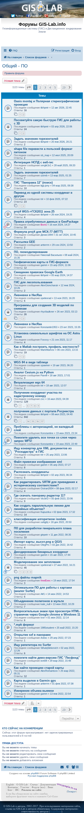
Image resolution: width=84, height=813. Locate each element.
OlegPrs (45, 544)
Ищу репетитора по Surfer (32, 645)
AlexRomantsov (49, 670)
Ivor (43, 617)
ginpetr (44, 534)
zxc (43, 399)
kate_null (45, 604)
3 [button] (45, 87)
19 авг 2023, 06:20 (63, 365)
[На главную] (42, 6)
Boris (44, 224)
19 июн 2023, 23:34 (66, 433)
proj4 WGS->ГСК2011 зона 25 (34, 211)
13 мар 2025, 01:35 (60, 175)
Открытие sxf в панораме (32, 634)
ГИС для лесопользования (33, 282)
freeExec (46, 580)
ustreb (44, 175)
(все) (42, 787)
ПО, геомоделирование (30, 252)
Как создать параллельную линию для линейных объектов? (42, 507)
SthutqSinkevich (49, 648)
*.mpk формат (24, 624)
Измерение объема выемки (34, 690)
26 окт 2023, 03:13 (67, 311)
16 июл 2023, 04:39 (58, 399)
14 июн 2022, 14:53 (58, 594)
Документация (48, 784)
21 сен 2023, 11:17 (62, 339)
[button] (28, 87)
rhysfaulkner (47, 311)
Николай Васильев (51, 255)
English (66, 15)
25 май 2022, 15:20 (67, 627)
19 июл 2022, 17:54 (64, 580)
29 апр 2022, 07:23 (60, 637)
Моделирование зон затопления (37, 562)
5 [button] (55, 87)
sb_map (45, 155)
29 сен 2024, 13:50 (62, 245)
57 (42, 421)
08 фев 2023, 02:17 (67, 488)
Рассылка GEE (24, 242)
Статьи (34, 784)
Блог (10, 790)
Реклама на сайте (31, 790)
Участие (24, 787)
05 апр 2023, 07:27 (60, 464)
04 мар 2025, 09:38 (62, 185)
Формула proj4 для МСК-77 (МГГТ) (38, 231)
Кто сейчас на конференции (22, 728)
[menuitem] (13, 50)
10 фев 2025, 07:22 (57, 199)
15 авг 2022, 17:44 (60, 555)
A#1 (43, 594)
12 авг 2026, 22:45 (61, 107)
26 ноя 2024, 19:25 (61, 214)
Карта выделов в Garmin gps (35, 680)
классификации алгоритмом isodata (40, 519)
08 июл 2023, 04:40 (62, 414)
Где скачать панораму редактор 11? (39, 495)
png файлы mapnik (27, 577)
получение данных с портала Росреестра (44, 411)
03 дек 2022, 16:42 (62, 544)
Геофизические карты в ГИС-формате (41, 262)
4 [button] (50, 87)
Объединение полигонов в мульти (39, 601)
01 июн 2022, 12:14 (58, 617)
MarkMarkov (47, 349)
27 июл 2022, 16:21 (64, 565)
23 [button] (63, 87)
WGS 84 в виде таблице (31, 362)
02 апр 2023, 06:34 (61, 475)
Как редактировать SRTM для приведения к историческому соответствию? (46, 483)
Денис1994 (47, 234)
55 (33, 421)
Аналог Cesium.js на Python (34, 372)
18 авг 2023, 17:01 (60, 375)
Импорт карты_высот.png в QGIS (38, 541)
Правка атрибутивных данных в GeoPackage (46, 221)
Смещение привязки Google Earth (38, 272)
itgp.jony (45, 185)
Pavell (44, 375)
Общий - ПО (15, 65)
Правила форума (14, 73)
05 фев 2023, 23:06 (62, 498)
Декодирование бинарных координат (41, 552)
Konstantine (47, 433)
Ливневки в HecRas (28, 295)
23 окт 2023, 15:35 (70, 327)
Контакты (13, 787)
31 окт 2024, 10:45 (66, 234)
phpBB (34, 773)
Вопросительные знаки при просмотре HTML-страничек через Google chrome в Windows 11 (47, 612)
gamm (44, 265)
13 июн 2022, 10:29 (63, 604)
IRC (17, 790)
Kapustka (46, 512)
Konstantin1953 (49, 327)
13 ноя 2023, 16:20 (64, 298)
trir (42, 199)
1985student (47, 627)
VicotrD (45, 498)
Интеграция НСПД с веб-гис (33, 162)
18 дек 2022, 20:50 (61, 522)
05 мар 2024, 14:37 (62, 275)
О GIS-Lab (22, 784)
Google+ (53, 15)
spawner (45, 365)
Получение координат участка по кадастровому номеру (38, 394)
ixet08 (44, 660)
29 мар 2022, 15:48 (60, 660)
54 (28, 421)
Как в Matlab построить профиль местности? (46, 346)
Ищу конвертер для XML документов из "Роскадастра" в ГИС (42, 450)
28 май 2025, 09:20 (64, 165)
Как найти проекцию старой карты (39, 667)
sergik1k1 (46, 165)
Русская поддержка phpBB (42, 776)
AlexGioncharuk (49, 285)
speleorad (46, 298)
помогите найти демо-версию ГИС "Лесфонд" (47, 657)
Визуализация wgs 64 (29, 382)
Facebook (36, 15)
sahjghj (44, 522)
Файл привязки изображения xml (38, 461)
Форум (35, 787)
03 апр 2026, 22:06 (61, 126)
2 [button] (40, 87)
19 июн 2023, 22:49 (66, 444)
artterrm (45, 245)
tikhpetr (45, 107)
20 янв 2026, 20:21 (61, 141)
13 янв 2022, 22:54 (60, 693)
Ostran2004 (47, 488)
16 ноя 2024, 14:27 (60, 224)
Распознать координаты (31, 472)
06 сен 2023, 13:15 (67, 349)
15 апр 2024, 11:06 (60, 265)
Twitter (19, 15)
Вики (50, 787)
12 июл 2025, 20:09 (62, 155)
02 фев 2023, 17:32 (64, 512)
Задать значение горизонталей (36, 138)
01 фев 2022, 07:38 (62, 683)
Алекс (44, 637)
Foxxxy (45, 339)
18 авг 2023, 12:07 (56, 385)
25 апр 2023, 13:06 (56, 454)
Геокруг (71, 791)
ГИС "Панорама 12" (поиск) (33, 182)
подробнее (55, 811)
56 (38, 421)
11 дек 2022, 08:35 (61, 534)
